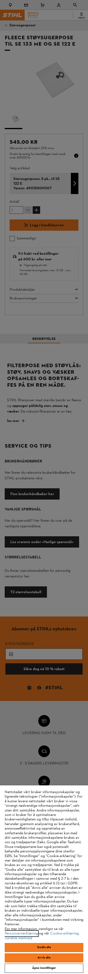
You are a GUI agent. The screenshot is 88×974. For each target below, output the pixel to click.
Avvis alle (44, 958)
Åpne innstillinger (44, 968)
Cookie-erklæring (64, 933)
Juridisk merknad (18, 938)
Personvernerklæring (21, 933)
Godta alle (44, 947)
